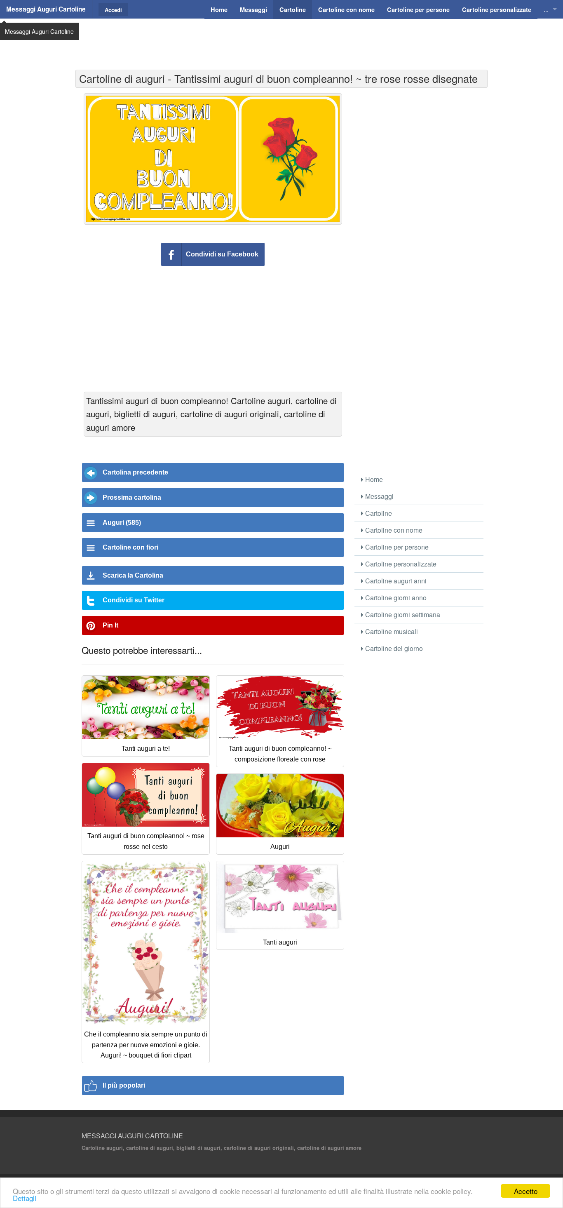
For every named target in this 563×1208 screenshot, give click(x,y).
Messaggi (379, 496)
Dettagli (24, 1198)
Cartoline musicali (391, 631)
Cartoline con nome (393, 530)
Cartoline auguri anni (395, 580)
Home (373, 479)
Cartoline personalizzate (400, 564)
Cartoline (378, 513)
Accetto (525, 1191)
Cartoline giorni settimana (402, 614)
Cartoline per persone (396, 547)
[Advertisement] (281, 39)
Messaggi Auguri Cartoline (46, 9)
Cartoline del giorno (393, 648)
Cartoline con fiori (130, 547)
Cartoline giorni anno (395, 597)
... (546, 9)
